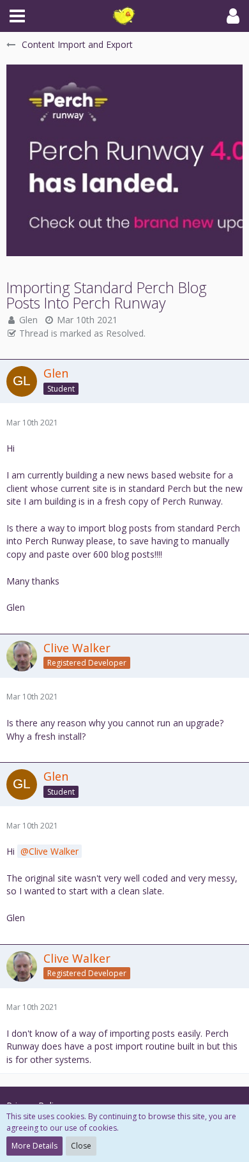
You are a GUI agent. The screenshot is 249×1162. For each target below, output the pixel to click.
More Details (34, 1145)
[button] (17, 16)
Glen (28, 320)
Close (81, 1145)
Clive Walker (54, 851)
